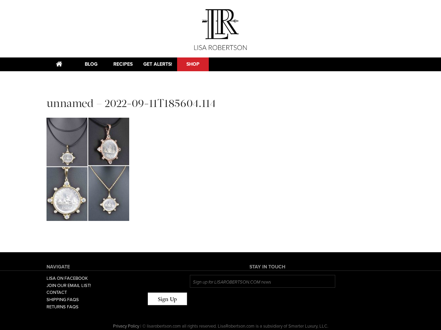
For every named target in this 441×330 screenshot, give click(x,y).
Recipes (123, 64)
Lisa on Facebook (67, 278)
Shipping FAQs (63, 299)
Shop (192, 64)
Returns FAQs (63, 307)
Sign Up (167, 299)
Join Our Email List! (69, 285)
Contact (57, 292)
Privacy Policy (126, 326)
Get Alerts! (157, 64)
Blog (91, 64)
